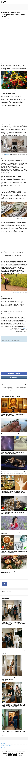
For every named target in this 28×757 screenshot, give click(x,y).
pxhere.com (17, 292)
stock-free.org (22, 218)
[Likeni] (7, 2)
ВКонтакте (14, 377)
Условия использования (6, 745)
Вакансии (3, 743)
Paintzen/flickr (7, 154)
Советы (11, 18)
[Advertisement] (14, 45)
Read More (19, 755)
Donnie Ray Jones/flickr (23, 328)
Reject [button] (15, 755)
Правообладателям (5, 747)
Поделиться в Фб (14, 373)
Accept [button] (10, 755)
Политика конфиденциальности (8, 750)
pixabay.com (15, 90)
